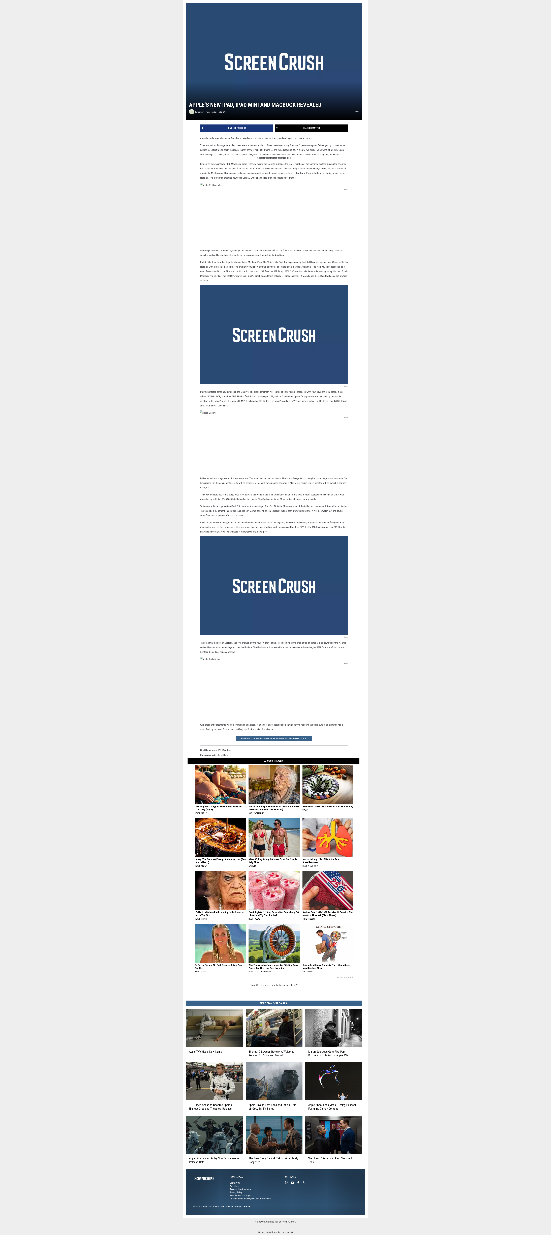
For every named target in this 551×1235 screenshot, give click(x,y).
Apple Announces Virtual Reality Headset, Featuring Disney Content (332, 1106)
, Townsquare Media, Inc (223, 1206)
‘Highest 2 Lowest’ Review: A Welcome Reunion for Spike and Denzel (271, 1053)
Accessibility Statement (240, 1189)
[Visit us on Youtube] (293, 1182)
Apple (215, 750)
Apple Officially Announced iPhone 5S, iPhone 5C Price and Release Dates (274, 738)
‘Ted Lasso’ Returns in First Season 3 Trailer (330, 1160)
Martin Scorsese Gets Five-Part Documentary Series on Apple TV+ (328, 1053)
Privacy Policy (236, 1192)
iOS (220, 750)
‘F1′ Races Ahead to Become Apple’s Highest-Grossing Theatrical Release (210, 1106)
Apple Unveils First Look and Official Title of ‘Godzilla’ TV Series (272, 1106)
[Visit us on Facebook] (299, 1182)
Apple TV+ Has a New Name (205, 1051)
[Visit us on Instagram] (288, 1182)
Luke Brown (199, 112)
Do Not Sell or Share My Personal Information (250, 1199)
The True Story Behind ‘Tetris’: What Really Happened (273, 1160)
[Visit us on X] (305, 1182)
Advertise (234, 1186)
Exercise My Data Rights (241, 1195)
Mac (229, 750)
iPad (224, 750)
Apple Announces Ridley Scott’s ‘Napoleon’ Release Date (214, 1160)
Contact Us (235, 1183)
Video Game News (220, 755)
